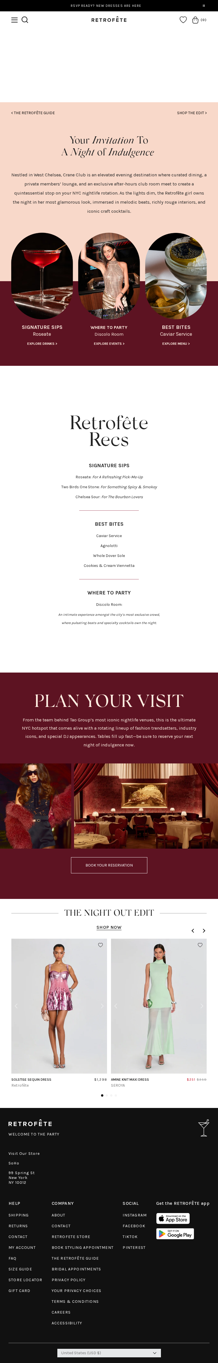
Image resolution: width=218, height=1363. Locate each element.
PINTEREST (134, 1247)
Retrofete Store (71, 1236)
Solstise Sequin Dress (31, 1080)
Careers (61, 1312)
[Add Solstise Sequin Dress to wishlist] (100, 945)
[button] (14, 20)
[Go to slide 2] (107, 1095)
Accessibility (67, 1323)
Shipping (19, 1215)
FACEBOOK (134, 1226)
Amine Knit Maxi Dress (130, 1080)
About (59, 1215)
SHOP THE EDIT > (192, 112)
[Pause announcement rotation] (204, 6)
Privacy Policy (68, 1280)
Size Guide (20, 1269)
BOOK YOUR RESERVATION (109, 865)
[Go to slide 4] (116, 1095)
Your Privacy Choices (76, 1290)
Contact (18, 1236)
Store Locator (25, 1280)
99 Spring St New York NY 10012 (22, 1177)
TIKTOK (130, 1236)
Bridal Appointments (76, 1269)
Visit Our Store (24, 1153)
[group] (42, 291)
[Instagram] (109, 75)
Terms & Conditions (75, 1301)
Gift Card (20, 1290)
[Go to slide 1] (102, 1095)
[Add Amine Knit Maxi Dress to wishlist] (200, 945)
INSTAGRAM (135, 1215)
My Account (22, 1247)
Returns (18, 1226)
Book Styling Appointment (83, 1247)
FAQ (13, 1258)
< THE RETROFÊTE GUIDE (33, 112)
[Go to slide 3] (111, 1095)
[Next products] (203, 930)
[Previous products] (193, 930)
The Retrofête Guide (75, 1258)
